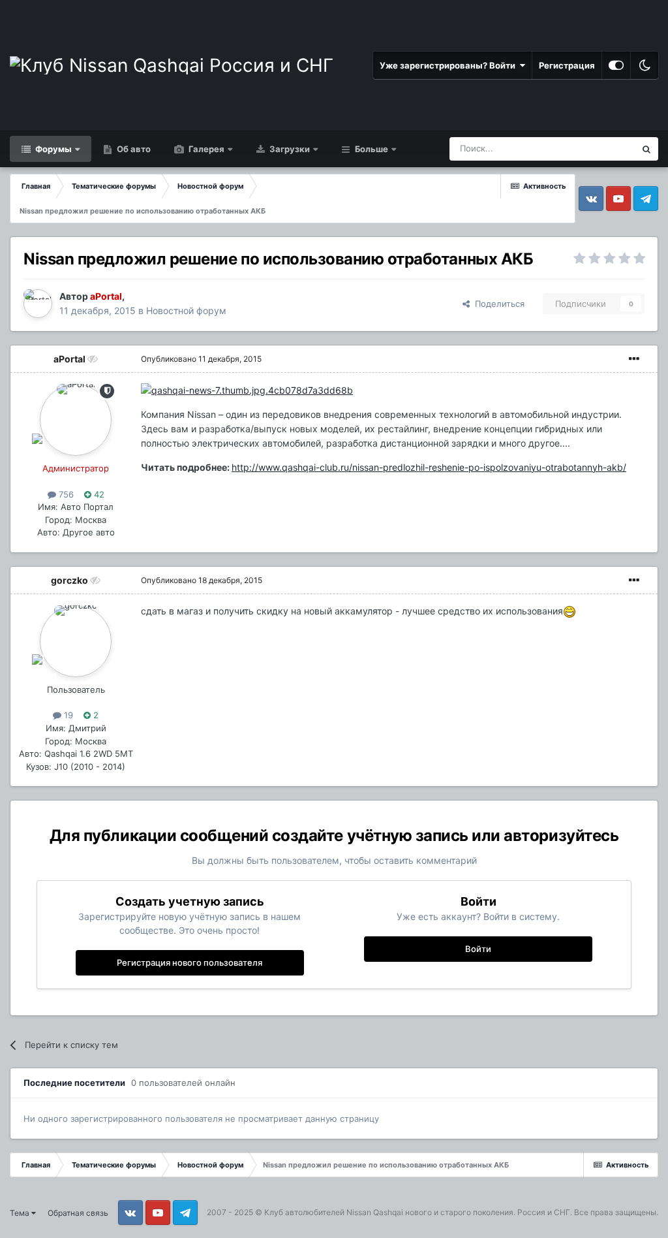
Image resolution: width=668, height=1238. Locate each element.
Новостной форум (186, 310)
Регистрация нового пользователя (189, 962)
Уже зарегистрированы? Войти (449, 65)
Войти (478, 949)
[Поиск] (646, 149)
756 (65, 494)
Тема (20, 1213)
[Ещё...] (634, 359)
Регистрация (567, 65)
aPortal (69, 358)
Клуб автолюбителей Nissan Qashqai (333, 1212)
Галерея (205, 149)
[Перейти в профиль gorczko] (76, 641)
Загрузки (288, 149)
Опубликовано (201, 359)
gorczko (69, 580)
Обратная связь (78, 1213)
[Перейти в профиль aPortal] (37, 303)
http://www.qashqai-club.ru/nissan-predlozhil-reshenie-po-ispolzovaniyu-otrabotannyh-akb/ (429, 467)
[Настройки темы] (616, 65)
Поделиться (497, 303)
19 (67, 715)
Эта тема (600, 148)
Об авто (133, 149)
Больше (371, 149)
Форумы (52, 149)
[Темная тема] (644, 65)
